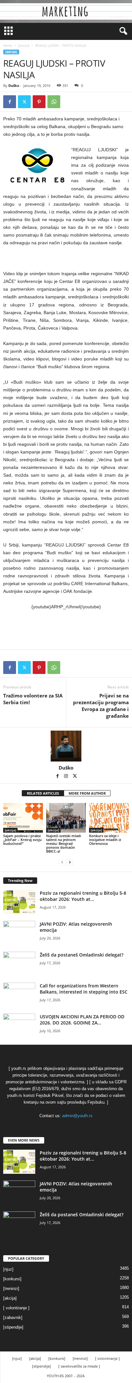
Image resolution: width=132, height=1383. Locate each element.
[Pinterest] (39, 101)
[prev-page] (62, 862)
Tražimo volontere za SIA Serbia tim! (32, 699)
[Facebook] (9, 101)
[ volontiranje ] (16, 1307)
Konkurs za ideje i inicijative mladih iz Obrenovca (105, 839)
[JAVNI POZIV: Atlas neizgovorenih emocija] (19, 933)
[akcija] (23, 45)
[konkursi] (12, 1278)
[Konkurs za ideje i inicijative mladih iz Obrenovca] (109, 818)
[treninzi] (11, 1288)
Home (7, 45)
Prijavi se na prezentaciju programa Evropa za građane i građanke (101, 705)
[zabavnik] (12, 1317)
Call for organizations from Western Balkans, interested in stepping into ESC (84, 989)
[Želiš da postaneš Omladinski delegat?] (19, 964)
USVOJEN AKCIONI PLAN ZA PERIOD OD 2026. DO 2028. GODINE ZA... (82, 1020)
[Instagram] (66, 776)
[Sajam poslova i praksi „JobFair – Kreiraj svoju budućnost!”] (23, 818)
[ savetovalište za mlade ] (79, 1366)
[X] (24, 101)
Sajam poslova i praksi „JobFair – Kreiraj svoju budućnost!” (22, 839)
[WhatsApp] (53, 101)
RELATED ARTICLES (43, 793)
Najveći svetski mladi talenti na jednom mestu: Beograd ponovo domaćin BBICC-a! (63, 843)
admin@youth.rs (77, 1115)
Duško (13, 85)
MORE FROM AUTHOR (87, 793)
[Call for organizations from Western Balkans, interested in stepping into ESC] (19, 995)
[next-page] (70, 862)
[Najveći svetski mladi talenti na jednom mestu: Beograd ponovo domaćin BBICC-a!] (66, 818)
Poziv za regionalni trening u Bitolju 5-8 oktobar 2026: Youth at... (83, 896)
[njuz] (8, 1269)
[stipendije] (13, 1327)
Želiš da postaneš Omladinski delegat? (81, 955)
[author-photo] (66, 746)
